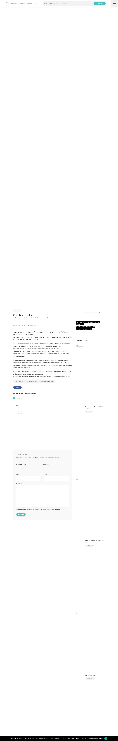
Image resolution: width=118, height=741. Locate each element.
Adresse (24, 325)
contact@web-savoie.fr (32, 381)
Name (18, 474)
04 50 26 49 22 (19, 381)
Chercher (100, 3)
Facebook (18, 387)
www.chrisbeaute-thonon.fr (47, 381)
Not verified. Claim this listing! (91, 312)
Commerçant (19, 398)
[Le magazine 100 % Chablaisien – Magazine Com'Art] (21, 3)
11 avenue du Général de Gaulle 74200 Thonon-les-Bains (32, 318)
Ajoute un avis (32, 325)
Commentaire (20, 483)
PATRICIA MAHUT (90, 675)
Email (46, 474)
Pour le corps (17, 310)
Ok (106, 738)
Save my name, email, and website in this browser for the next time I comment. (39, 509)
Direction (20, 413)
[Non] (116, 738)
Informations (16, 325)
